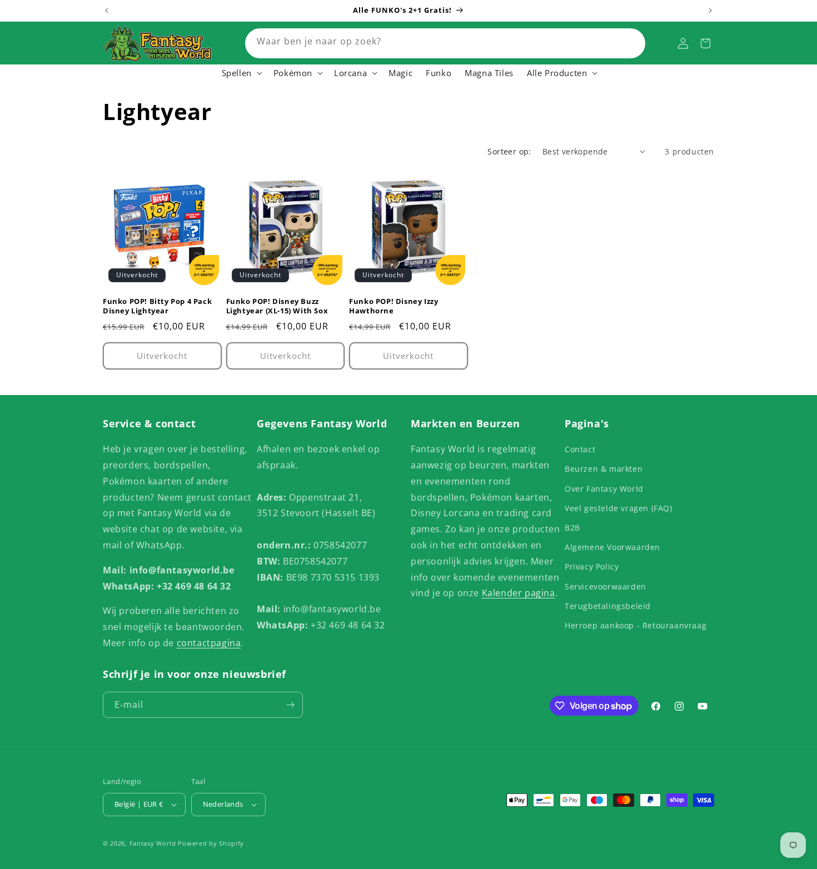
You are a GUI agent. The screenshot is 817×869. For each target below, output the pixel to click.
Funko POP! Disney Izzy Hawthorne (393, 306)
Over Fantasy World (604, 488)
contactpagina (209, 643)
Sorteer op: (509, 151)
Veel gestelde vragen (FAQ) (618, 508)
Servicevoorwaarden (605, 586)
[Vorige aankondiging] (106, 10)
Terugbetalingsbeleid (608, 606)
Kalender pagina (518, 593)
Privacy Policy (592, 566)
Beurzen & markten (603, 468)
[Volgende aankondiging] (710, 10)
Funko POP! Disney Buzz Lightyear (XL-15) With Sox (277, 306)
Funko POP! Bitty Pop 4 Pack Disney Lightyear (157, 306)
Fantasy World (152, 843)
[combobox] (445, 43)
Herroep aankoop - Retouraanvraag (635, 625)
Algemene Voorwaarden (612, 547)
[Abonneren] (290, 705)
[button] (241, 73)
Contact (580, 449)
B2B (572, 527)
